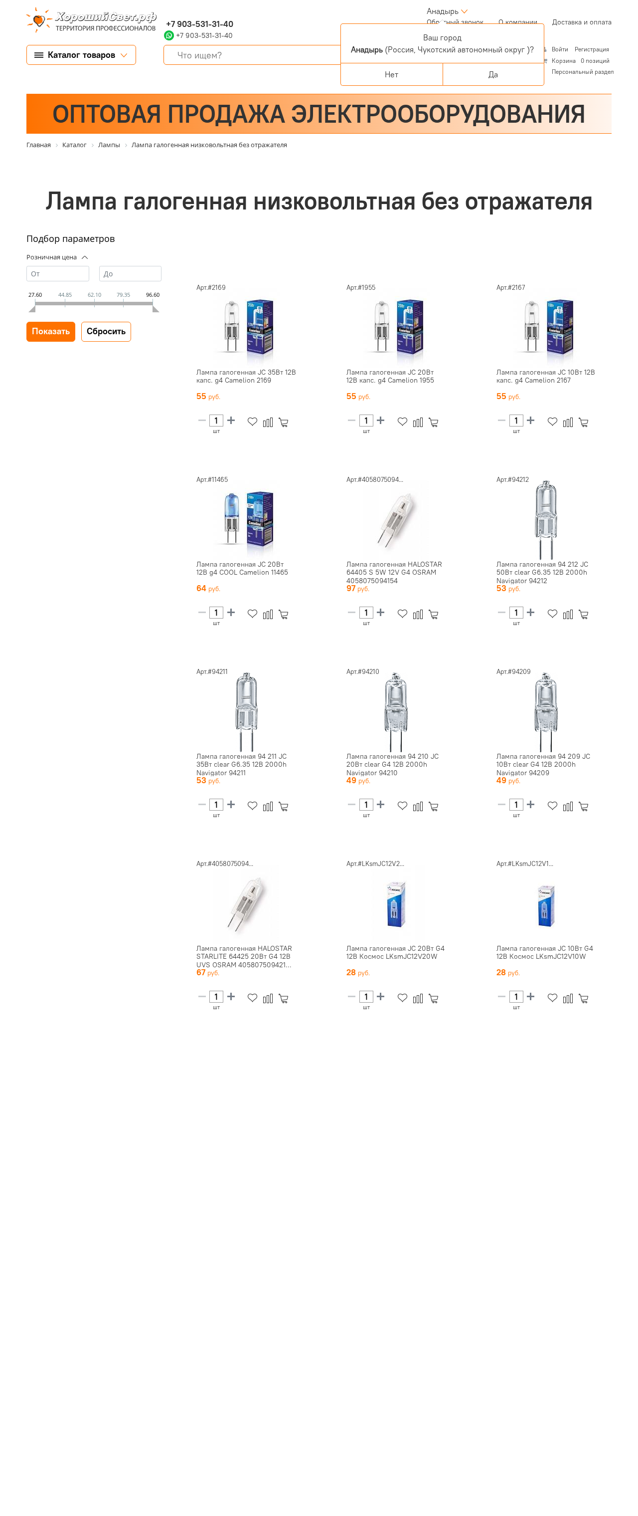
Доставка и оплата (582, 21)
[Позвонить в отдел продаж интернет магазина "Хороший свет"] (166, 10)
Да (493, 74)
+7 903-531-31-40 (198, 23)
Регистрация (592, 49)
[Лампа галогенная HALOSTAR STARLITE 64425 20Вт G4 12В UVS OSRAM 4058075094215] (246, 904)
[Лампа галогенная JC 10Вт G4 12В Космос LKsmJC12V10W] (546, 904)
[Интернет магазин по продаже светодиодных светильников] (88, 21)
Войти (561, 49)
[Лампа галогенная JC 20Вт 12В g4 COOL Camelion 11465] (246, 520)
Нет (391, 74)
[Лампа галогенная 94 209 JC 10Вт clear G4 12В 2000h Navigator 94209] (546, 712)
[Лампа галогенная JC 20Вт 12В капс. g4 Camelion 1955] (396, 328)
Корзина (564, 60)
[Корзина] (285, 422)
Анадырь (443, 11)
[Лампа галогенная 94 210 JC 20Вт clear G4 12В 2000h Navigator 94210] (396, 712)
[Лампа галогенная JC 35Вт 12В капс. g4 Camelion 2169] (246, 328)
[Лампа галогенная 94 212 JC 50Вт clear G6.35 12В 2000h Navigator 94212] (546, 520)
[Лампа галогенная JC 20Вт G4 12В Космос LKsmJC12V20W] (396, 904)
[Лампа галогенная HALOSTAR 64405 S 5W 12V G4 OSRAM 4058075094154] (396, 520)
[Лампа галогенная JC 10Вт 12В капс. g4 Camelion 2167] (546, 328)
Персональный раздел (583, 71)
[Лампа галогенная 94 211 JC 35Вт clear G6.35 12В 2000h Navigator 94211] (246, 712)
